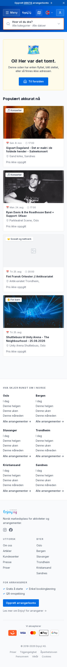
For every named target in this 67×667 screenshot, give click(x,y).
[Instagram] (5, 530)
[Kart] (39, 12)
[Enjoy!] (33, 511)
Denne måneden (13, 415)
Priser (6, 567)
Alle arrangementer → (17, 421)
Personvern (22, 656)
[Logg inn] (60, 12)
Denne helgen (11, 406)
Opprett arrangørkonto (21, 602)
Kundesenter (11, 556)
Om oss (7, 545)
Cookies (46, 656)
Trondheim (43, 430)
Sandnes (42, 465)
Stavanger (10, 430)
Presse (7, 562)
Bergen (40, 395)
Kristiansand (11, 465)
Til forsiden (36, 81)
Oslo (6, 395)
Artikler (7, 550)
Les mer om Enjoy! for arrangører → (25, 610)
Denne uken (10, 410)
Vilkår (35, 656)
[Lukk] (63, 3)
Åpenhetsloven (48, 652)
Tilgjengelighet (28, 652)
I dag (6, 401)
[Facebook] (11, 530)
